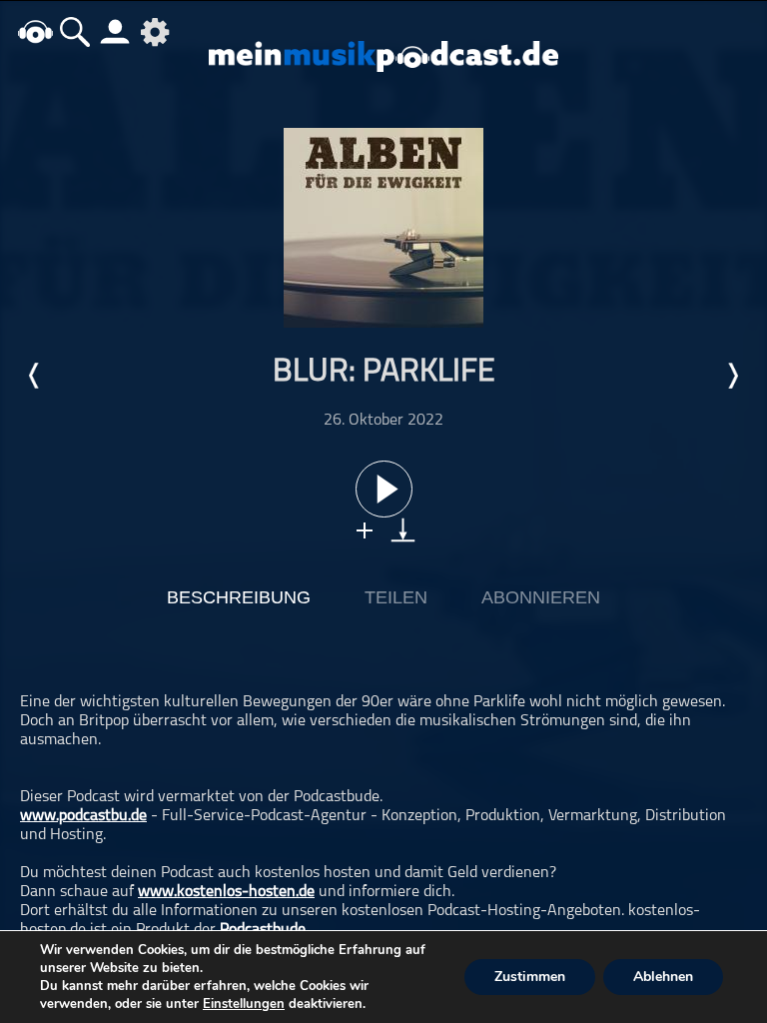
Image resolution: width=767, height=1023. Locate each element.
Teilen (396, 597)
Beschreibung (239, 597)
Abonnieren (540, 597)
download (402, 529)
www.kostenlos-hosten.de (226, 892)
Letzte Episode (35, 376)
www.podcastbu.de (83, 816)
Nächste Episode (732, 376)
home (35, 31)
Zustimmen (529, 976)
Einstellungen (244, 1004)
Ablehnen (663, 976)
